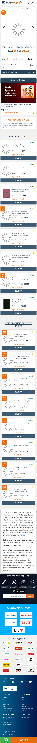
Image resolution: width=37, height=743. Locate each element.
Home (23, 697)
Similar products (18, 136)
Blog (4, 699)
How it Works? (6, 704)
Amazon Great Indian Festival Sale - (8, 722)
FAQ (4, 702)
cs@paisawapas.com (26, 719)
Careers (23, 704)
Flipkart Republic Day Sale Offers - (9, 728)
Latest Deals (24, 706)
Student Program (25, 710)
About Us (5, 697)
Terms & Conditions (7, 708)
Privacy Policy (6, 706)
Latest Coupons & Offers (27, 702)
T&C (4, 67)
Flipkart (26, 51)
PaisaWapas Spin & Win (8, 734)
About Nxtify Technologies (9, 710)
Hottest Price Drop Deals (27, 708)
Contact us (26, 714)
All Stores (24, 699)
